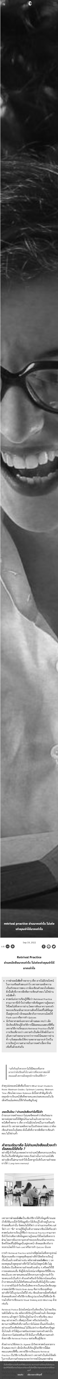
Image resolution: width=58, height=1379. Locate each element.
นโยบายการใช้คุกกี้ (34, 1374)
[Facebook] (44, 947)
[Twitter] (54, 947)
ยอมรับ (20, 1374)
